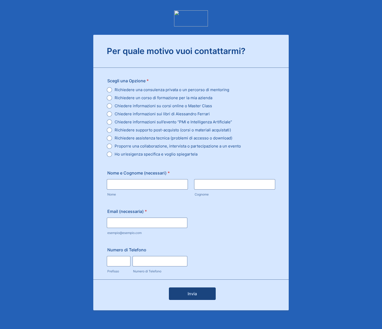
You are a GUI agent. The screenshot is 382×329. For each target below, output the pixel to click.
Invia (192, 293)
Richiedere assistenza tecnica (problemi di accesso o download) (173, 138)
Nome (111, 194)
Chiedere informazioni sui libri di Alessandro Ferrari (162, 113)
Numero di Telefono (126, 249)
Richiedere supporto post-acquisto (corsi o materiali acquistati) (173, 129)
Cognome (202, 194)
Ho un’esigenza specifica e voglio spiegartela (156, 154)
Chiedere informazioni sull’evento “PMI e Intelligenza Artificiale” (173, 121)
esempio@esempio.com (124, 233)
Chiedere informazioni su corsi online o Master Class (163, 105)
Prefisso (113, 271)
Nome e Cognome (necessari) (138, 173)
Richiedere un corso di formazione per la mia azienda (163, 97)
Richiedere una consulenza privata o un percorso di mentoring (172, 89)
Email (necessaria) (127, 211)
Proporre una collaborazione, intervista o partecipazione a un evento (178, 146)
